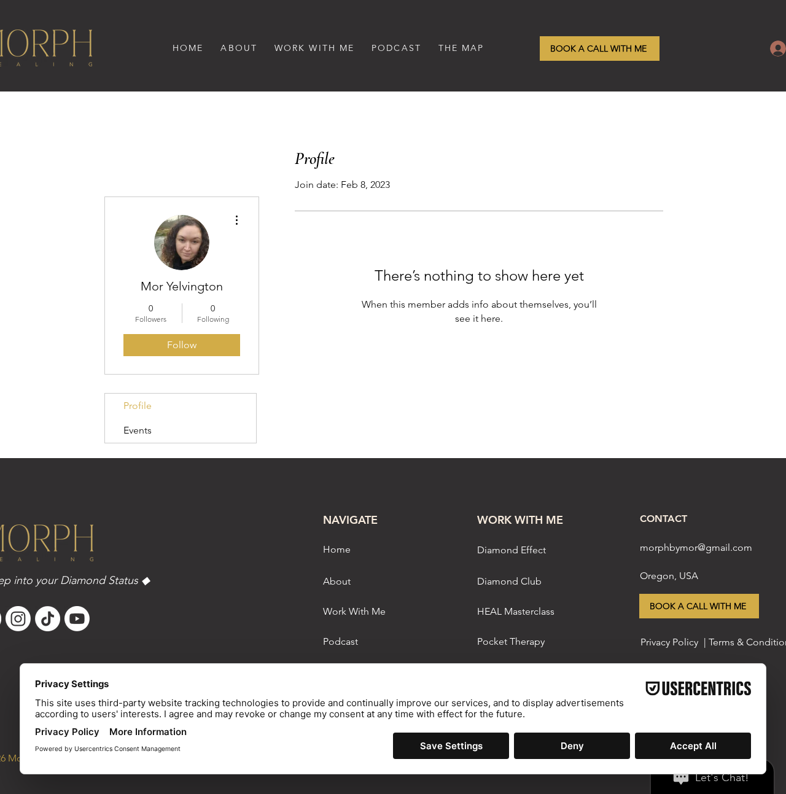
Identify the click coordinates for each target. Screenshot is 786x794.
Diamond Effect (511, 550)
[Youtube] (77, 618)
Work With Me (354, 611)
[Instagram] (18, 618)
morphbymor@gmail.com (696, 547)
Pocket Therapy (511, 641)
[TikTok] (47, 618)
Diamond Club (509, 581)
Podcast (340, 641)
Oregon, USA (669, 576)
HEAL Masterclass (515, 611)
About (337, 581)
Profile (137, 405)
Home (337, 549)
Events (137, 430)
